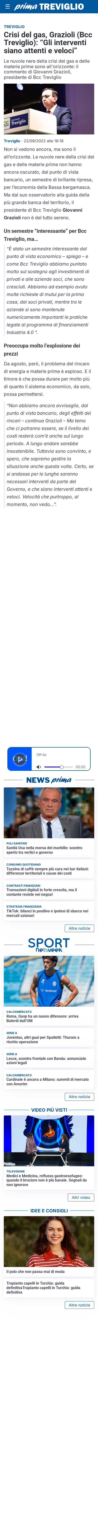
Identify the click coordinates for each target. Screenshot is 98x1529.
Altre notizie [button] (79, 928)
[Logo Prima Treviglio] (49, 6)
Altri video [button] (81, 1197)
